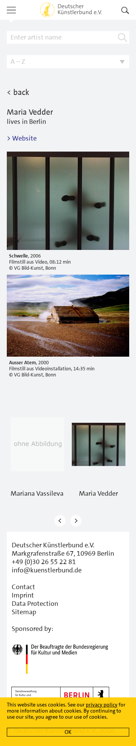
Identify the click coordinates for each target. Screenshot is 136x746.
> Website (22, 138)
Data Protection (35, 603)
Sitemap (24, 611)
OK (68, 732)
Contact (23, 586)
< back (18, 92)
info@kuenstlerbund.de (47, 570)
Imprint (23, 595)
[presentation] (60, 520)
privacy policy (101, 704)
